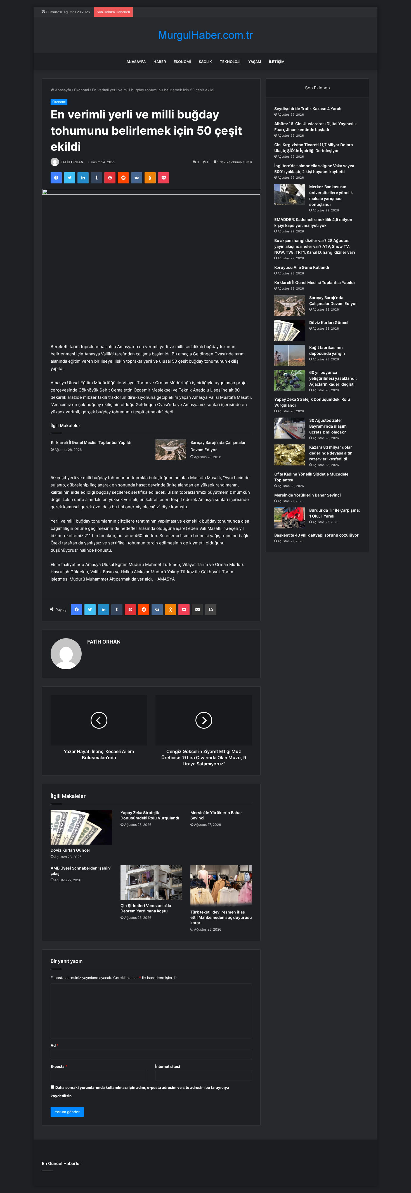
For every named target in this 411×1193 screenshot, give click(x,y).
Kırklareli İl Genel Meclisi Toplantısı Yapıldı (91, 442)
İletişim (277, 61)
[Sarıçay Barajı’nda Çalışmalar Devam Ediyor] (170, 449)
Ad (54, 1045)
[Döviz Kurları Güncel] (81, 827)
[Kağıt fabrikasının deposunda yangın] (289, 355)
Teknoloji (230, 61)
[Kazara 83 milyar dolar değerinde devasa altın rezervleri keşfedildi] (289, 454)
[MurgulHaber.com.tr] (205, 35)
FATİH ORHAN (72, 162)
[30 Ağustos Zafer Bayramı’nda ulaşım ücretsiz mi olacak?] (289, 428)
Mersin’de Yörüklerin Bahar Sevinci (307, 495)
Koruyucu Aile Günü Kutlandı (301, 267)
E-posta (59, 1066)
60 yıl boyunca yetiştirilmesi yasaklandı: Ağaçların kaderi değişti (333, 378)
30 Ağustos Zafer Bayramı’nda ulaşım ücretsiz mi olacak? (328, 426)
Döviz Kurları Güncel (70, 850)
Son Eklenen (317, 87)
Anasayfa (136, 61)
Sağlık (205, 61)
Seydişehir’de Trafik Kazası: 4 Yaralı (307, 108)
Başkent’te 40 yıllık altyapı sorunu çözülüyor (316, 535)
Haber (159, 61)
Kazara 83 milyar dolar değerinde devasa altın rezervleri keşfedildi (331, 453)
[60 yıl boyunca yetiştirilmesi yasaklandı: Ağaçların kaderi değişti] (289, 380)
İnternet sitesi (167, 1066)
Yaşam (254, 61)
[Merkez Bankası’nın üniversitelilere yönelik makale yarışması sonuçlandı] (289, 194)
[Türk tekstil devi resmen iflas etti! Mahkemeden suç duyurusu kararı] (221, 886)
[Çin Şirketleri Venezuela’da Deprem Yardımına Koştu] (151, 882)
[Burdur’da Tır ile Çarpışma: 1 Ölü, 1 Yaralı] (289, 517)
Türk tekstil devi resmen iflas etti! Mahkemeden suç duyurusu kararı (221, 917)
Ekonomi (182, 61)
